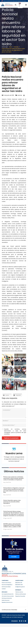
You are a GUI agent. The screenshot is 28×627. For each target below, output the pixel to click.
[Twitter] (21, 621)
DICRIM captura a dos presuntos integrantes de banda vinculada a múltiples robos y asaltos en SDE (12, 525)
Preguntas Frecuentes (20, 596)
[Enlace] (8, 4)
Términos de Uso (19, 592)
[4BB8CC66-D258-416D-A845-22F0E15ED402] (20, 384)
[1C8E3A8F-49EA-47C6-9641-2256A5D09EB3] (8, 384)
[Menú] (26, 5)
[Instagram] (23, 621)
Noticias (19, 95)
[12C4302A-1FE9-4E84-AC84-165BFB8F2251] (20, 359)
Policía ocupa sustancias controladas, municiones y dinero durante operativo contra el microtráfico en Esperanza (13, 478)
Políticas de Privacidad (20, 594)
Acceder (14, 556)
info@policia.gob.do (20, 586)
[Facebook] (19, 621)
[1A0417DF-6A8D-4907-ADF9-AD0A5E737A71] (20, 372)
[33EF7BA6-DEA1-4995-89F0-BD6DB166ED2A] (8, 372)
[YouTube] (25, 621)
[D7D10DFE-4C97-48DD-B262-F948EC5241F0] (8, 359)
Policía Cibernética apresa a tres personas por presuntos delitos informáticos (12, 502)
